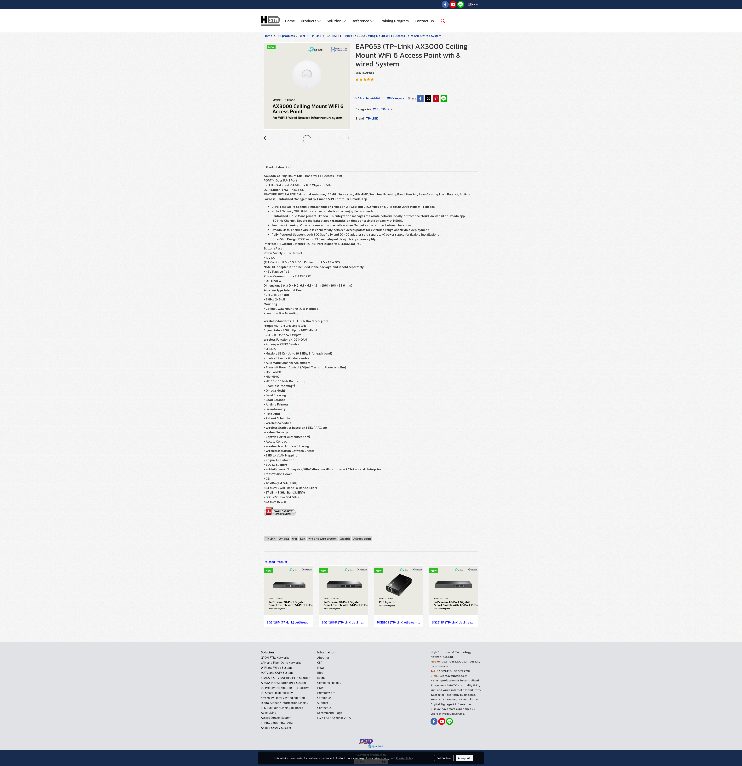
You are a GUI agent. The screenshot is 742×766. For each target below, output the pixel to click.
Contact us (324, 707)
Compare (397, 98)
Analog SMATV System (276, 727)
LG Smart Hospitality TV (277, 692)
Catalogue (324, 697)
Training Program (394, 21)
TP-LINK (372, 118)
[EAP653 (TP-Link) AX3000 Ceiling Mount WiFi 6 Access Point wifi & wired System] (307, 86)
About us (323, 657)
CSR (319, 662)
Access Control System (276, 717)
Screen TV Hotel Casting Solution (283, 697)
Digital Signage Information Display (284, 702)
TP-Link (386, 109)
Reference (361, 21)
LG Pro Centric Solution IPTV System (285, 687)
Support (322, 702)
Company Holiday (329, 682)
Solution (334, 21)
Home (290, 21)
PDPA (320, 687)
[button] (443, 21)
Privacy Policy (382, 758)
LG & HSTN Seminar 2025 (334, 717)
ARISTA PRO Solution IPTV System (283, 682)
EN (473, 5)
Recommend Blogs (329, 712)
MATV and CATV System (277, 672)
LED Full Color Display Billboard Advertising (282, 710)
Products (309, 21)
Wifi (376, 109)
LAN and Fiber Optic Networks (281, 662)
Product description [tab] (280, 167)
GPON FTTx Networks (275, 657)
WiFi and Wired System (276, 667)
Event (321, 677)
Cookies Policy (404, 758)
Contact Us (424, 21)
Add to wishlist (369, 98)
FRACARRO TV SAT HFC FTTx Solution (285, 677)
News (320, 667)
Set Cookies (444, 758)
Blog (320, 672)
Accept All (464, 758)
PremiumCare (326, 692)
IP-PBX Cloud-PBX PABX (277, 722)
